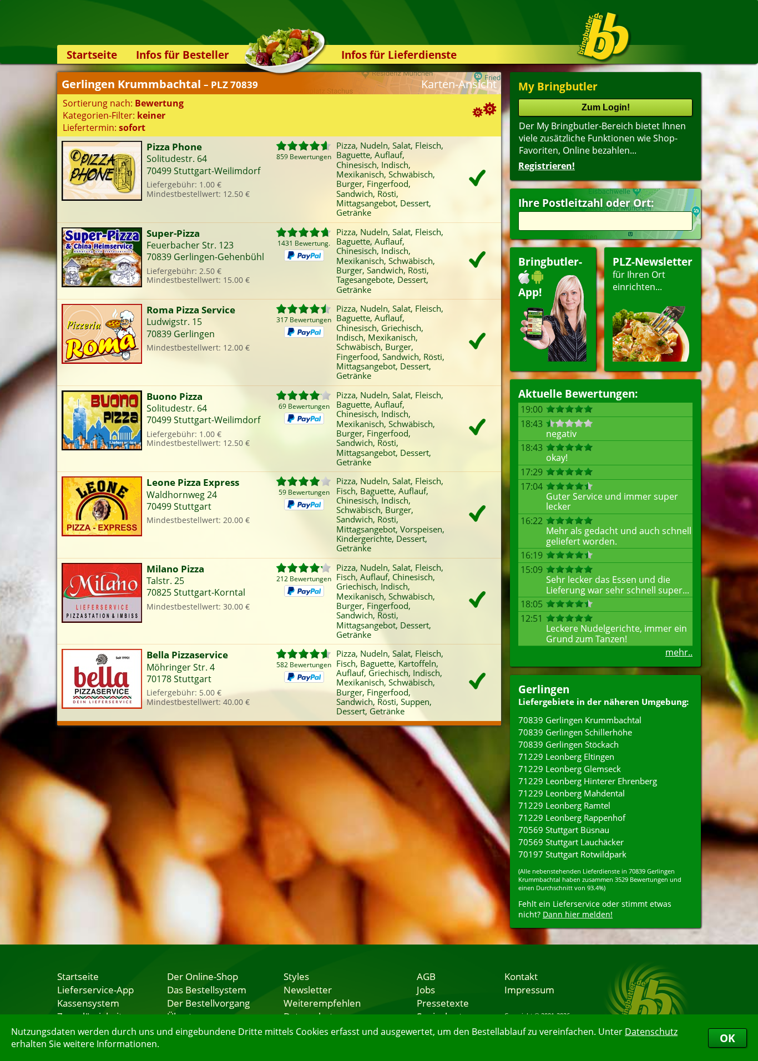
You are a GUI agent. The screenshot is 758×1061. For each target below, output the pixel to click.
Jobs (426, 989)
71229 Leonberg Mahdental (571, 793)
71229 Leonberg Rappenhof (571, 817)
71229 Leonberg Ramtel (564, 805)
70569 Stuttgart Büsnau (563, 829)
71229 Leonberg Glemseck (569, 768)
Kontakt (521, 976)
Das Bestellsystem (206, 989)
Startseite (92, 55)
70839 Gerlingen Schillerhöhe (575, 732)
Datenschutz (651, 1032)
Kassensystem (88, 1002)
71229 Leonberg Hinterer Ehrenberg (587, 780)
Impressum (529, 989)
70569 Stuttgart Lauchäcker (571, 841)
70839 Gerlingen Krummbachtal (579, 719)
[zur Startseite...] (603, 36)
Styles (296, 976)
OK (727, 1038)
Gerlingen (543, 689)
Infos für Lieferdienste (399, 55)
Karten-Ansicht (459, 84)
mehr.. (679, 652)
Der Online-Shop (202, 976)
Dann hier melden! (578, 914)
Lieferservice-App (95, 989)
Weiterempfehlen (322, 1002)
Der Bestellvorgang (208, 1002)
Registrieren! (546, 166)
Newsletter (308, 989)
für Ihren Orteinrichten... (653, 274)
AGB (426, 976)
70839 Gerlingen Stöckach (568, 744)
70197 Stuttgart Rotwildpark (572, 854)
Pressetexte (443, 1002)
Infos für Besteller (182, 55)
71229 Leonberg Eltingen (566, 756)
